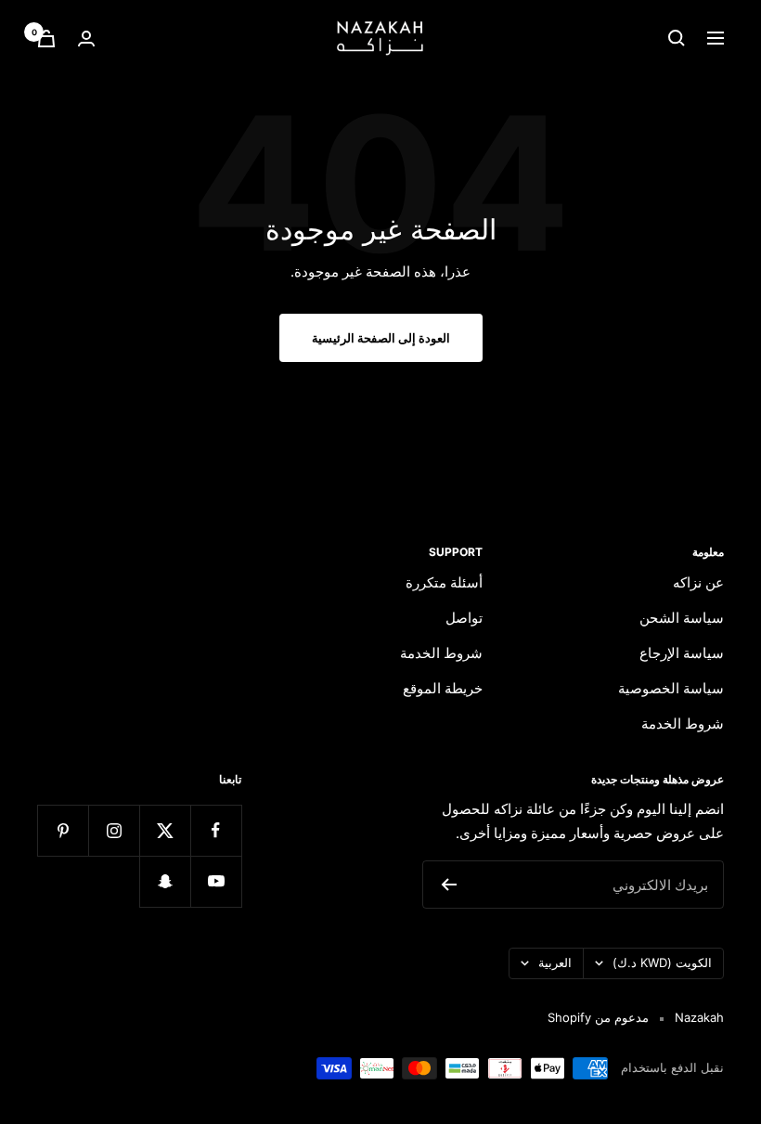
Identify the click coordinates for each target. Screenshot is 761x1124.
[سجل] (449, 884)
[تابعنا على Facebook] (215, 830)
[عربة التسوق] (46, 38)
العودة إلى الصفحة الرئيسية (381, 337)
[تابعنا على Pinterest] (62, 830)
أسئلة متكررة (444, 582)
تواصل (464, 618)
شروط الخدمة (682, 723)
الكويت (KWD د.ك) (662, 962)
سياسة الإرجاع (681, 653)
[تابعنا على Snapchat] (164, 881)
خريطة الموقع (443, 688)
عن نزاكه (698, 582)
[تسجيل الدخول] (86, 38)
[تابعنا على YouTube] (215, 881)
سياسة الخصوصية (671, 688)
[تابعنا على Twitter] (164, 830)
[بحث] (676, 38)
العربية (555, 962)
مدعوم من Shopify (598, 1017)
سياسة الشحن (681, 618)
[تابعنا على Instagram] (113, 830)
